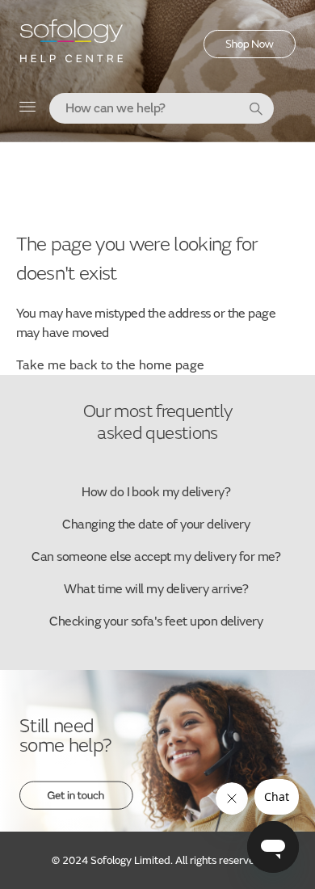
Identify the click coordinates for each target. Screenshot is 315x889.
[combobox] (161, 108)
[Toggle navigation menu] (27, 110)
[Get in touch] (76, 806)
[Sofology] (71, 46)
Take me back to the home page (110, 365)
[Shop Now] (250, 54)
